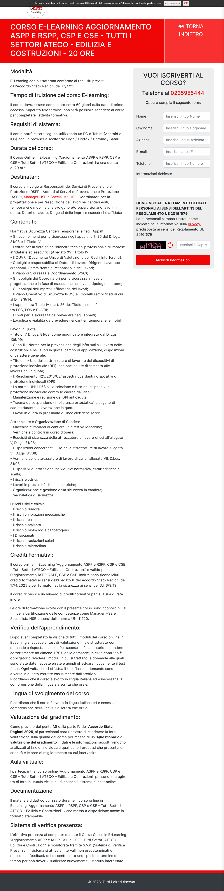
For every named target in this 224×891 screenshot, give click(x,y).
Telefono (143, 163)
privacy (194, 224)
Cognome (144, 128)
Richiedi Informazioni (173, 260)
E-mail (141, 151)
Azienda (143, 140)
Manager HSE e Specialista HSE (50, 197)
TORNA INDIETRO (191, 30)
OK (186, 3)
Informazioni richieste (154, 174)
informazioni (172, 3)
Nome (141, 116)
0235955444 (187, 93)
